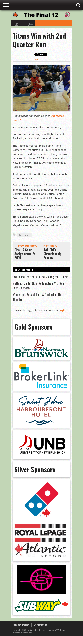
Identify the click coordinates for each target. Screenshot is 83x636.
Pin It (37, 59)
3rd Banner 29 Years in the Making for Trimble (40, 277)
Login (62, 310)
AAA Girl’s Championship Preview (52, 253)
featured (24, 235)
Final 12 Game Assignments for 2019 (25, 253)
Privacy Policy (21, 624)
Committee (40, 624)
